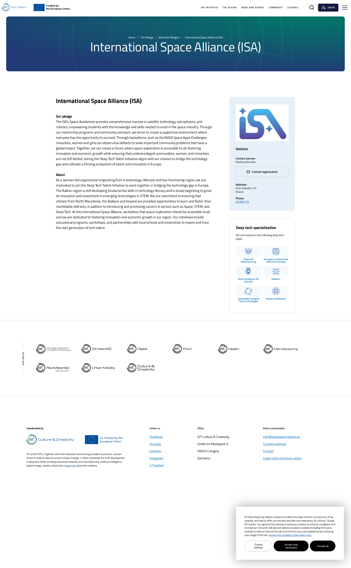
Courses (292, 7)
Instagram (156, 458)
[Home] (14, 7)
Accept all (322, 546)
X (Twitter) (157, 465)
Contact (268, 451)
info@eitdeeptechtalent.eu (281, 436)
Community (276, 7)
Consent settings (274, 443)
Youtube (155, 443)
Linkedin (155, 451)
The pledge (229, 7)
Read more (70, 465)
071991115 (242, 202)
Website (242, 148)
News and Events (252, 7)
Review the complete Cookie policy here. (290, 535)
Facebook (156, 436)
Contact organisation (265, 172)
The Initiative (209, 7)
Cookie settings (258, 546)
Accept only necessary (291, 546)
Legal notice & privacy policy (282, 458)
